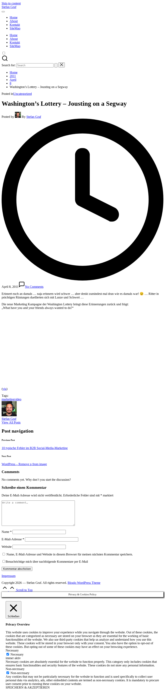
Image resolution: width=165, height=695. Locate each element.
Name (7, 531)
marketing (8, 399)
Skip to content (11, 3)
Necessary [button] (12, 650)
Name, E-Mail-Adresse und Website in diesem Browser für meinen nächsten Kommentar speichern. (69, 554)
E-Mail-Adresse (13, 539)
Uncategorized (22, 93)
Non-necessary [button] (15, 669)
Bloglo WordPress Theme (84, 582)
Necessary (17, 654)
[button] (56, 65)
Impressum (8, 576)
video (17, 399)
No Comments (34, 286)
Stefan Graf (9, 7)
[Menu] (3, 11)
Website (7, 546)
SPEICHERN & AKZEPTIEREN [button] (28, 687)
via (4, 388)
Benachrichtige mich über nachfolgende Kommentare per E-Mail (47, 561)
